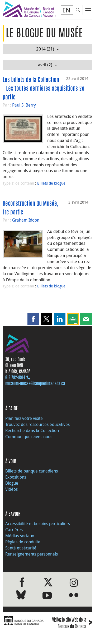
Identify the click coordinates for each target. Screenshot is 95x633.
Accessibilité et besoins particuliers (37, 523)
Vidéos (11, 489)
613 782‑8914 (15, 378)
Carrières (14, 530)
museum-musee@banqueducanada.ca (35, 384)
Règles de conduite (22, 542)
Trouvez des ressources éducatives (37, 424)
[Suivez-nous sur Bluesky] (21, 596)
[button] (33, 319)
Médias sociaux (19, 536)
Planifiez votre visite (24, 418)
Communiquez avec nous (28, 436)
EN (66, 10)
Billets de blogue (51, 183)
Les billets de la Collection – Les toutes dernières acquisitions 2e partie (43, 88)
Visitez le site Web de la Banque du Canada (72, 623)
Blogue (11, 483)
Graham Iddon (25, 220)
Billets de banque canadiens (31, 471)
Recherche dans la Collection (32, 430)
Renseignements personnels (31, 554)
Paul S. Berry (24, 105)
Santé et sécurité (20, 548)
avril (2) (45, 65)
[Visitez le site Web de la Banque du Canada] (24, 621)
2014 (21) (45, 49)
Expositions (15, 477)
